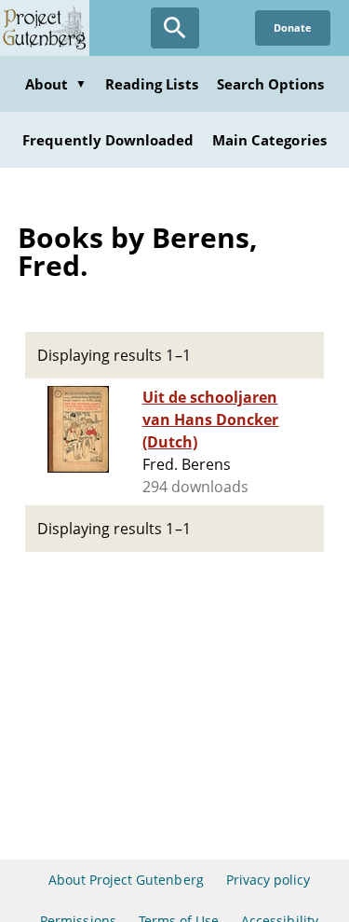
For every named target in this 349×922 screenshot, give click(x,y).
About (56, 84)
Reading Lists (151, 84)
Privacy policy (268, 879)
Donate (293, 27)
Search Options (271, 84)
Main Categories (269, 140)
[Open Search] (175, 27)
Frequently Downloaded (108, 140)
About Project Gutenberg (126, 879)
